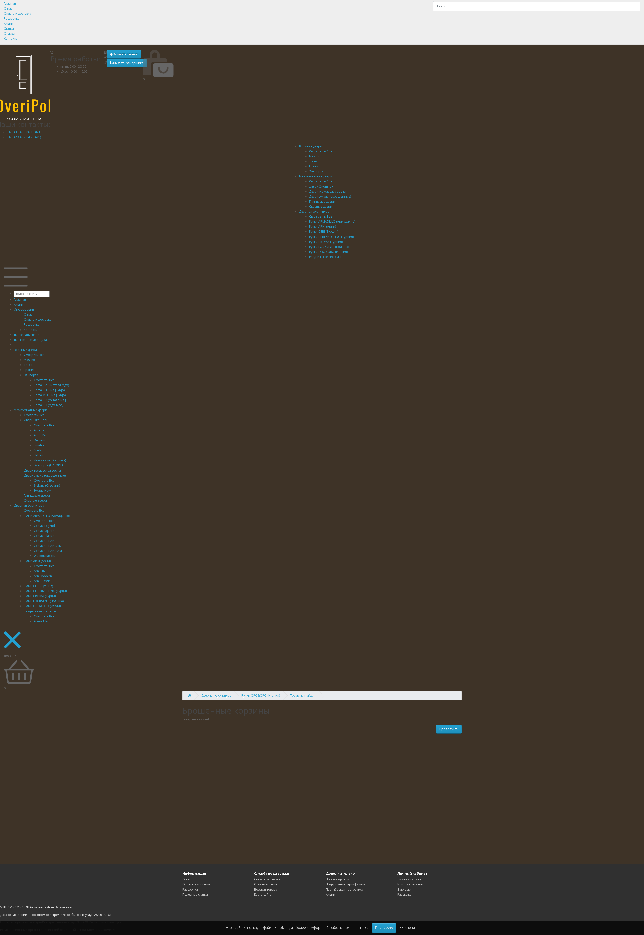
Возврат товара (265, 889)
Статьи (9, 28)
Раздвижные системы (40, 611)
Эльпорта (31, 375)
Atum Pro (40, 435)
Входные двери (310, 146)
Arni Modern (43, 576)
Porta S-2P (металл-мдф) (51, 385)
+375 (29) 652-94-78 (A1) (23, 137)
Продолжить (448, 729)
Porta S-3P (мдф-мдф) (49, 390)
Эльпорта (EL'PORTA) (49, 465)
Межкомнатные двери (315, 176)
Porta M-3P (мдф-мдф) (50, 395)
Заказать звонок (125, 54)
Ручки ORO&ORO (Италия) (261, 695)
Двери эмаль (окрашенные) (45, 475)
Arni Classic (42, 581)
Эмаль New (42, 490)
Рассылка (404, 894)
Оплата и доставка (17, 13)
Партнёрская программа (344, 889)
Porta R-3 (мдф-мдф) (48, 405)
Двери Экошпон (36, 420)
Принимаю (384, 927)
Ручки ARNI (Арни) (37, 561)
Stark (37, 450)
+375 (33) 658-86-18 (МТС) (24, 132)
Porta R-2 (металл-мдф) (50, 400)
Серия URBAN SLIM (48, 546)
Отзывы (9, 33)
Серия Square (44, 531)
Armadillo (41, 621)
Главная (10, 3)
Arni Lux (39, 571)
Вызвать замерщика (128, 63)
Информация (24, 309)
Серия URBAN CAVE (48, 551)
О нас (8, 8)
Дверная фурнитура (314, 211)
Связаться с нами (267, 879)
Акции (8, 23)
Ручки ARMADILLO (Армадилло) (47, 515)
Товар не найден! (303, 695)
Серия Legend (44, 526)
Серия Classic (44, 536)
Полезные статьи (195, 894)
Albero (39, 430)
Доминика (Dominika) (50, 460)
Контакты (11, 38)
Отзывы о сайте (265, 884)
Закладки (404, 889)
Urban (38, 455)
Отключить (409, 927)
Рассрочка (11, 18)
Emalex (39, 445)
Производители (337, 879)
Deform (39, 440)
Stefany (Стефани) (47, 485)
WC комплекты (45, 556)
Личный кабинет (410, 879)
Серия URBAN (44, 541)
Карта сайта (263, 894)
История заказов (410, 884)
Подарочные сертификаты (346, 884)
